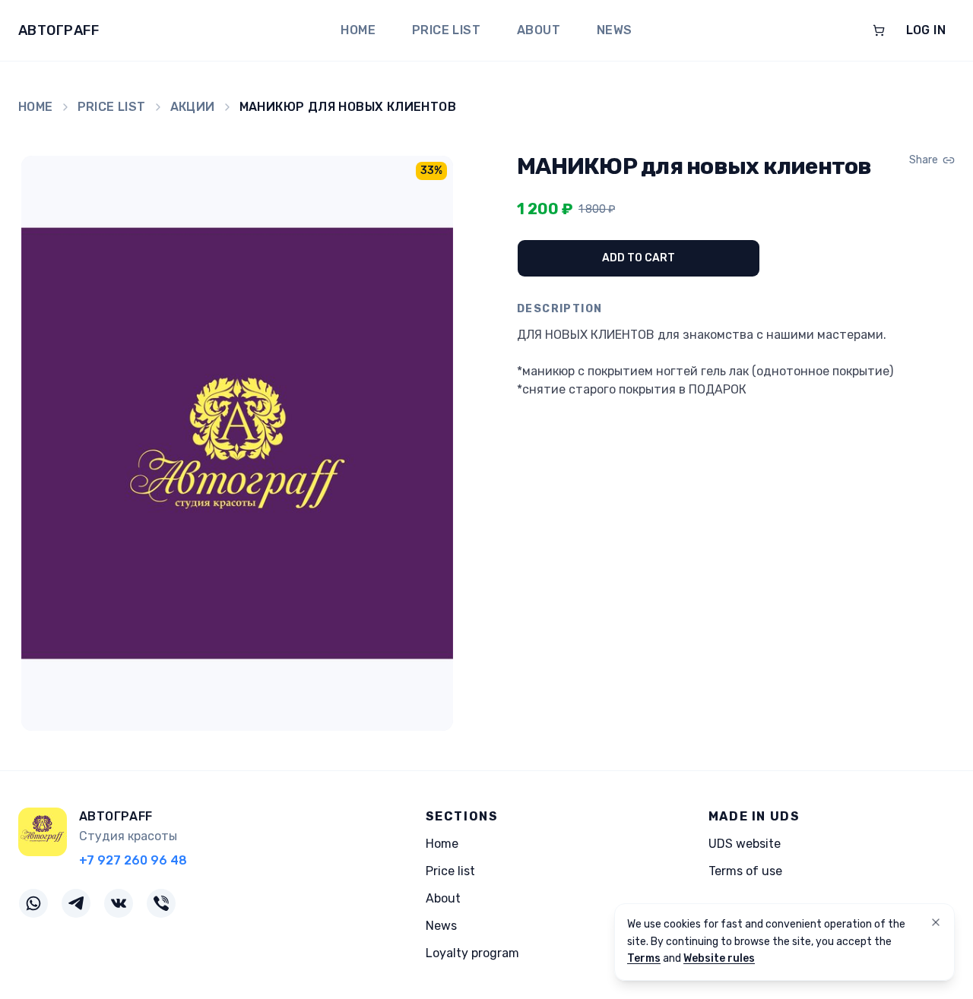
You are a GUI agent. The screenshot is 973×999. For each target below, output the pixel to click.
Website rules (719, 958)
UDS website (744, 843)
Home (358, 30)
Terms (644, 958)
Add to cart (638, 257)
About (538, 30)
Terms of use (745, 871)
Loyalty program (472, 953)
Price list (446, 30)
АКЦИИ (192, 107)
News (614, 30)
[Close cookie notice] (936, 922)
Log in (926, 30)
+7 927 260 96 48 (133, 860)
